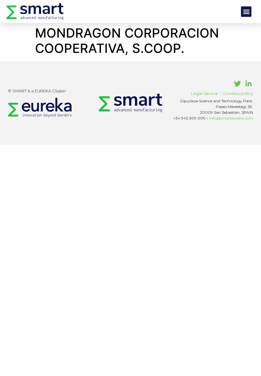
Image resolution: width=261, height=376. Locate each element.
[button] (246, 11)
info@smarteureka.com (231, 118)
